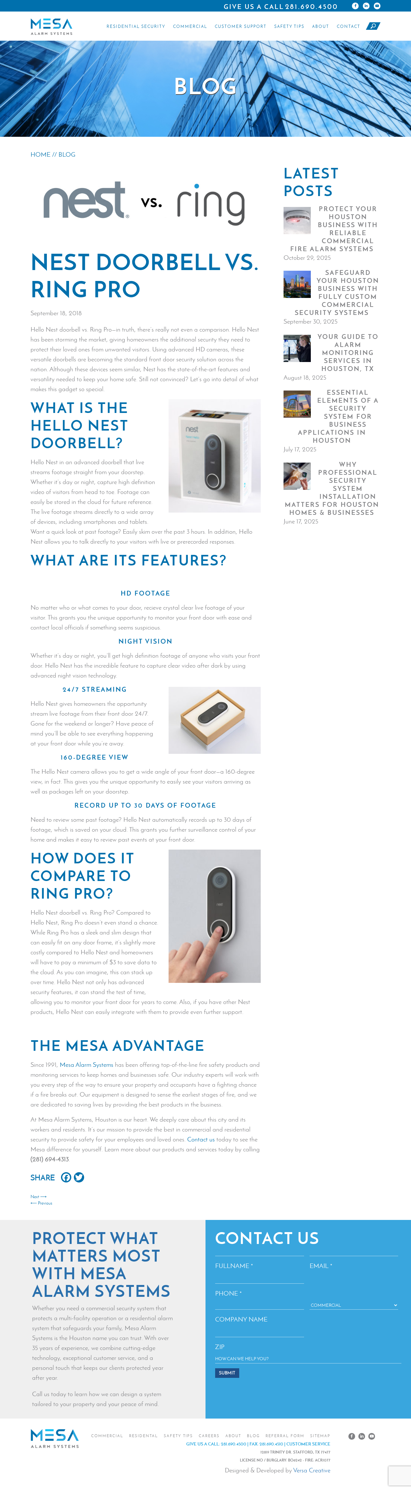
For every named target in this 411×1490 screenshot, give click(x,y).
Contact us (201, 1139)
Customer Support (241, 26)
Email (321, 1266)
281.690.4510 (271, 1444)
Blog (253, 1436)
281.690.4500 (311, 6)
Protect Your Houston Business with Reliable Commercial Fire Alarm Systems (334, 229)
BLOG (66, 154)
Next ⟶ (39, 1196)
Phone (228, 1293)
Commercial (190, 26)
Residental (143, 1436)
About (320, 26)
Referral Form (285, 1436)
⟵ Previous (41, 1203)
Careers (209, 1436)
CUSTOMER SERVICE (308, 1444)
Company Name (241, 1319)
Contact (348, 26)
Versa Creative (311, 1470)
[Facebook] (355, 6)
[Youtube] (377, 6)
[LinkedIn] (366, 6)
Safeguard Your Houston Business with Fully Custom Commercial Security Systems (337, 292)
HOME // (44, 154)
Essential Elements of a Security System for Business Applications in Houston (338, 416)
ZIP (219, 1347)
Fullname (234, 1266)
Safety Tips (289, 26)
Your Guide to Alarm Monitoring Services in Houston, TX (348, 353)
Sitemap (320, 1436)
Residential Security (136, 26)
